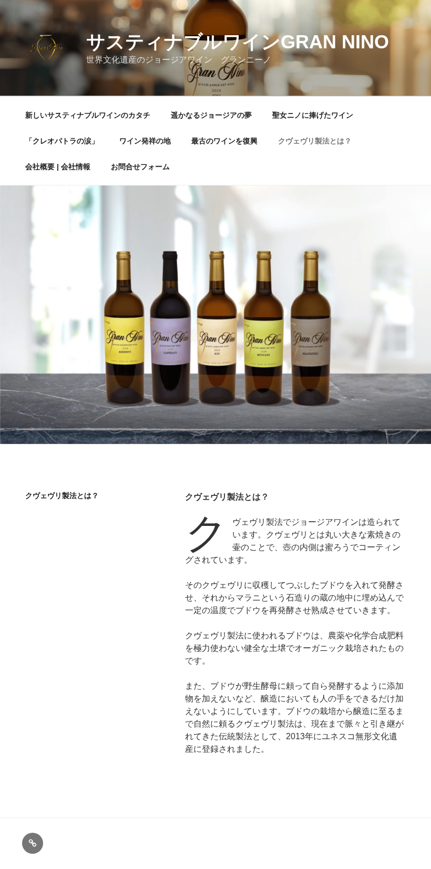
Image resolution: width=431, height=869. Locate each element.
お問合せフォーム (140, 166)
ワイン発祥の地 (145, 141)
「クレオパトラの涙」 (62, 141)
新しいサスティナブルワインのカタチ (87, 115)
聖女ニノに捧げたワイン (312, 115)
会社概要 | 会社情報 (57, 166)
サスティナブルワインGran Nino (237, 42)
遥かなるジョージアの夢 (211, 115)
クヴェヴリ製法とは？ (315, 141)
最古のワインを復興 (224, 141)
